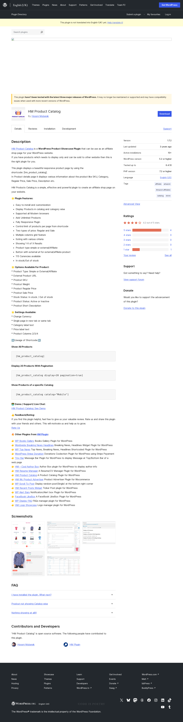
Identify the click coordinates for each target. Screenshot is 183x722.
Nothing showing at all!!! (24, 612)
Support (167, 128)
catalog (160, 196)
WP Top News (22, 449)
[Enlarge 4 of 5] (76, 559)
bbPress (147, 683)
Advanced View (132, 203)
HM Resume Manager (26, 470)
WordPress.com (150, 674)
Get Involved (115, 674)
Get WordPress (169, 5)
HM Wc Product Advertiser (29, 479)
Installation (49, 128)
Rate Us (15, 427)
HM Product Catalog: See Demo (28, 408)
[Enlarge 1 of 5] (40, 525)
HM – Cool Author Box (27, 466)
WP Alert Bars (22, 492)
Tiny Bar (19, 458)
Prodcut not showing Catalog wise (29, 603)
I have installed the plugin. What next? (31, 594)
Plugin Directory (19, 14)
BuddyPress (149, 688)
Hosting (15, 683)
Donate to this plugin (134, 308)
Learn (79, 674)
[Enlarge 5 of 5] (111, 525)
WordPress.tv (84, 688)
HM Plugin (42, 434)
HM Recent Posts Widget (28, 488)
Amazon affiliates (163, 190)
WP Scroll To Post (24, 483)
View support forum (134, 279)
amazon (167, 184)
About (14, 674)
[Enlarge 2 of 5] (40, 554)
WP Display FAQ (23, 500)
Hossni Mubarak (40, 116)
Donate (114, 683)
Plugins (47, 683)
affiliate (158, 184)
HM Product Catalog (22, 148)
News (14, 679)
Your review (130, 255)
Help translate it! (115, 22)
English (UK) (44, 704)
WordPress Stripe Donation (29, 453)
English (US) (166, 177)
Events (112, 679)
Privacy (14, 688)
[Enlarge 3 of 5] (76, 525)
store (168, 196)
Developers (82, 683)
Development (69, 128)
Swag (113, 688)
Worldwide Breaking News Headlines (34, 445)
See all (168, 255)
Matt (145, 679)
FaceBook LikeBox (25, 496)
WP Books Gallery (24, 440)
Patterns (48, 688)
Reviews (32, 128)
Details (18, 128)
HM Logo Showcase (26, 505)
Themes (48, 679)
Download (165, 114)
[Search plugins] (42, 32)
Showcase (49, 674)
